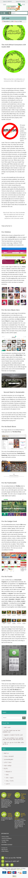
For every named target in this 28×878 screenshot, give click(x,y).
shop (9, 629)
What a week (7, 727)
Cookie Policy (5, 840)
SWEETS (8, 784)
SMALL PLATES (10, 781)
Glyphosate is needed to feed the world (13, 735)
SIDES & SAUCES (10, 778)
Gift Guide (6, 18)
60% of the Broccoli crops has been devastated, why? (11, 731)
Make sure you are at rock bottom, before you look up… (13, 743)
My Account (5, 849)
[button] (1, 13)
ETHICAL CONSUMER (9, 756)
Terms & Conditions (7, 838)
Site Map (4, 842)
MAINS (7, 775)
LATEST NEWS (8, 762)
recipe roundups (7, 766)
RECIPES (6, 769)
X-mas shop (20, 605)
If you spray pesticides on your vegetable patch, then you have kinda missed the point (13, 738)
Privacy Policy (5, 836)
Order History (5, 851)
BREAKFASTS (9, 772)
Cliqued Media (19, 869)
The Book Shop (16, 431)
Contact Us (4, 847)
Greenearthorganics (8, 759)
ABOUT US (6, 753)
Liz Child (19, 21)
